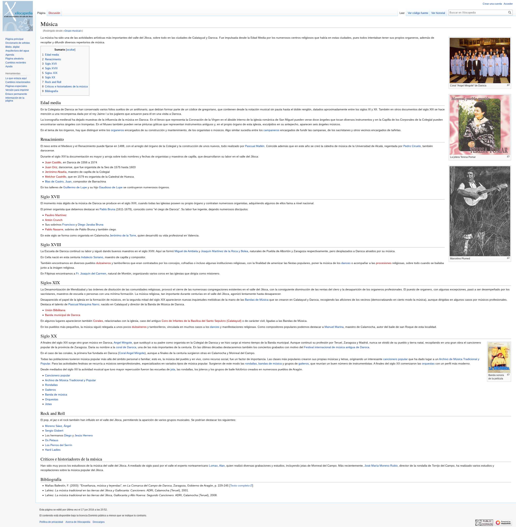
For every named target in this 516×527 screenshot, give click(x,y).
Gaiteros (50, 389)
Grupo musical (73, 30)
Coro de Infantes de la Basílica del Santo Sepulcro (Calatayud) (201, 320)
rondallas (251, 363)
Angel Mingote (123, 342)
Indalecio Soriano (92, 257)
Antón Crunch (53, 220)
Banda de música (56, 394)
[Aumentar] (508, 85)
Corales (98, 320)
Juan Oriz (51, 167)
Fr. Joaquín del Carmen (91, 273)
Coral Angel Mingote (132, 353)
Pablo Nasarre (54, 229)
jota (173, 369)
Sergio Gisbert (54, 430)
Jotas (48, 404)
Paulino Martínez (56, 215)
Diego (68, 435)
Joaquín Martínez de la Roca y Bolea (224, 251)
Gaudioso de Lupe (111, 187)
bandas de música (270, 363)
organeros (117, 130)
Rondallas (51, 384)
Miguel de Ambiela (186, 251)
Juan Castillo (53, 162)
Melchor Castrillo (55, 176)
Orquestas (51, 399)
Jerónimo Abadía (56, 171)
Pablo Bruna (107, 209)
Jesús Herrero (84, 435)
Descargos (99, 522)
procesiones (383, 263)
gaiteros (304, 363)
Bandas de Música (256, 299)
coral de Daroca (126, 347)
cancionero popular (395, 359)
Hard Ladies (52, 449)
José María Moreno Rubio (381, 465)
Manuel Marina (334, 326)
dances (346, 263)
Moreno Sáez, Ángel (58, 426)
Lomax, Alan (217, 465)
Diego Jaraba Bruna (90, 224)
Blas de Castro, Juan (58, 181)
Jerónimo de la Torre (123, 235)
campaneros (271, 130)
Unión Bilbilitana (55, 310)
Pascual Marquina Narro (83, 304)
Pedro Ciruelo (412, 146)
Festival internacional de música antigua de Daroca (336, 347)
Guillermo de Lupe (75, 187)
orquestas (428, 363)
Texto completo (240, 485)
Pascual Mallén (254, 146)
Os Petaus (51, 440)
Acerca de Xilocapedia (78, 522)
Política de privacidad (51, 522)
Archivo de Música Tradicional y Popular (70, 380)
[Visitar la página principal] (18, 16)
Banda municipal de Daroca (62, 315)
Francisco (68, 224)
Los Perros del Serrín (58, 445)
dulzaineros (103, 263)
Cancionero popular (57, 375)
